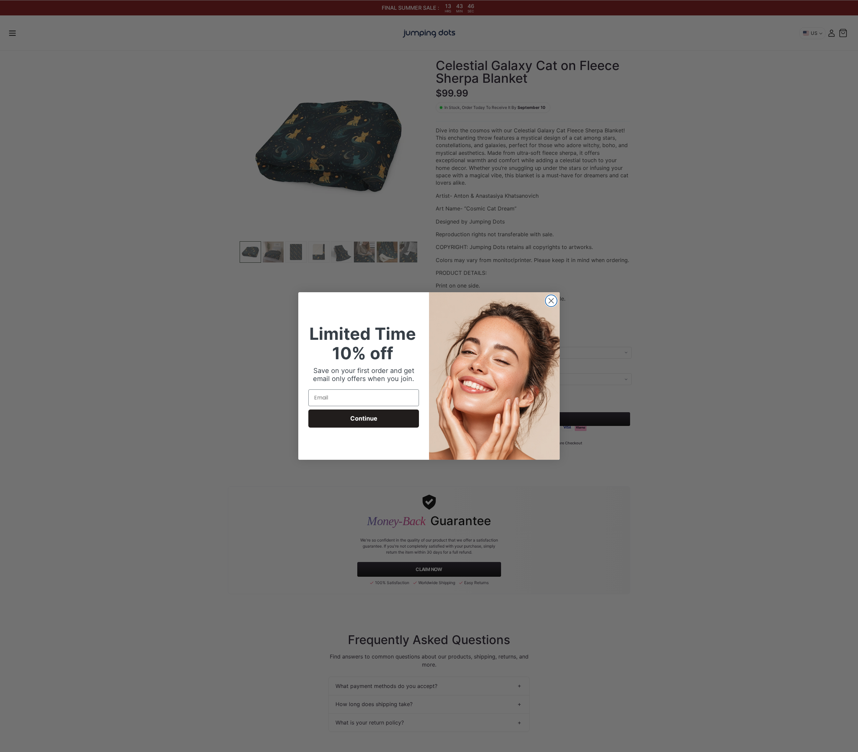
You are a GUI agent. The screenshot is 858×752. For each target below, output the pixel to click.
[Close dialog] (551, 301)
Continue (363, 418)
